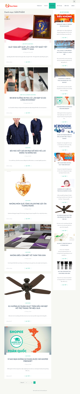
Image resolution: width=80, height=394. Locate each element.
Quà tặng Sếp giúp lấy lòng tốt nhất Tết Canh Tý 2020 (27, 48)
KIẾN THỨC (67, 5)
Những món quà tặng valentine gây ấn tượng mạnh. (27, 205)
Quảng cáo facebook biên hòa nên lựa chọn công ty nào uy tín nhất (64, 136)
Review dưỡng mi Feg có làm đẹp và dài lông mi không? (28, 99)
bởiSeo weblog (9, 62)
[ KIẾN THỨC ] (23, 94)
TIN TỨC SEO (59, 5)
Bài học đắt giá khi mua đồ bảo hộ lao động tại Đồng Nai (28, 152)
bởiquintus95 (9, 321)
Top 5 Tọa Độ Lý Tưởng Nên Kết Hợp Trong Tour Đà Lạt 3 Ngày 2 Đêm (64, 52)
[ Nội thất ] (25, 43)
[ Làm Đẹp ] (28, 94)
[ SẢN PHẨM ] (30, 43)
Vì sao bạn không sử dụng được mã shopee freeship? (28, 360)
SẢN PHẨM (52, 5)
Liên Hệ (72, 5)
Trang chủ (39, 5)
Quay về (22, 382)
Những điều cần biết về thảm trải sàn (28, 255)
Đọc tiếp (28, 62)
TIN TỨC (46, 5)
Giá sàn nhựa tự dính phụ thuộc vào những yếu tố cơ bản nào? (64, 80)
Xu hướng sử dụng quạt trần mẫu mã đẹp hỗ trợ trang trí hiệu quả (28, 307)
